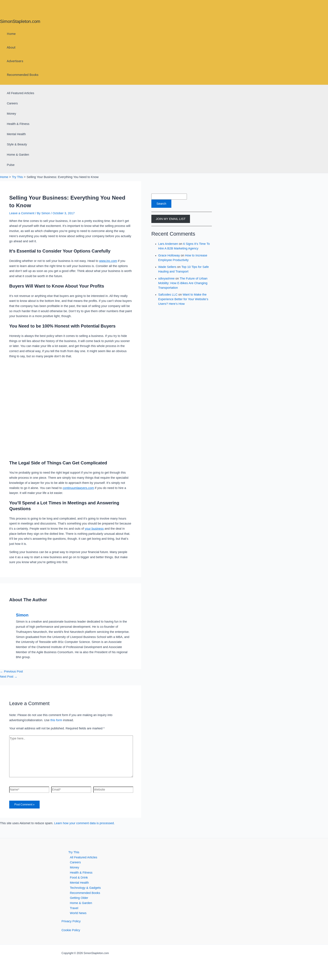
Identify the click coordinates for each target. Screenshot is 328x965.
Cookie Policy (71, 930)
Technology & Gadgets (85, 887)
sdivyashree (166, 278)
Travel (74, 908)
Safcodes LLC (167, 294)
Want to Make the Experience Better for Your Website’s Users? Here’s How (183, 299)
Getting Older (79, 898)
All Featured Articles (20, 93)
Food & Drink (79, 877)
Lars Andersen (168, 244)
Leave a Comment (21, 213)
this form (56, 720)
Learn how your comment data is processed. (84, 823)
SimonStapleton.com (20, 21)
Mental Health (16, 134)
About (11, 47)
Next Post (8, 676)
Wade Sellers (167, 267)
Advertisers (15, 61)
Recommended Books (22, 75)
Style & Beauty (17, 144)
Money (11, 113)
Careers (12, 103)
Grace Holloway (169, 255)
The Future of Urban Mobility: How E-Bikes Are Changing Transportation (182, 283)
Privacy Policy (71, 921)
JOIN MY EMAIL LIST (171, 219)
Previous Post (11, 671)
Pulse (11, 165)
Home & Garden (18, 154)
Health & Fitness (18, 124)
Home (11, 34)
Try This (73, 852)
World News (78, 913)
